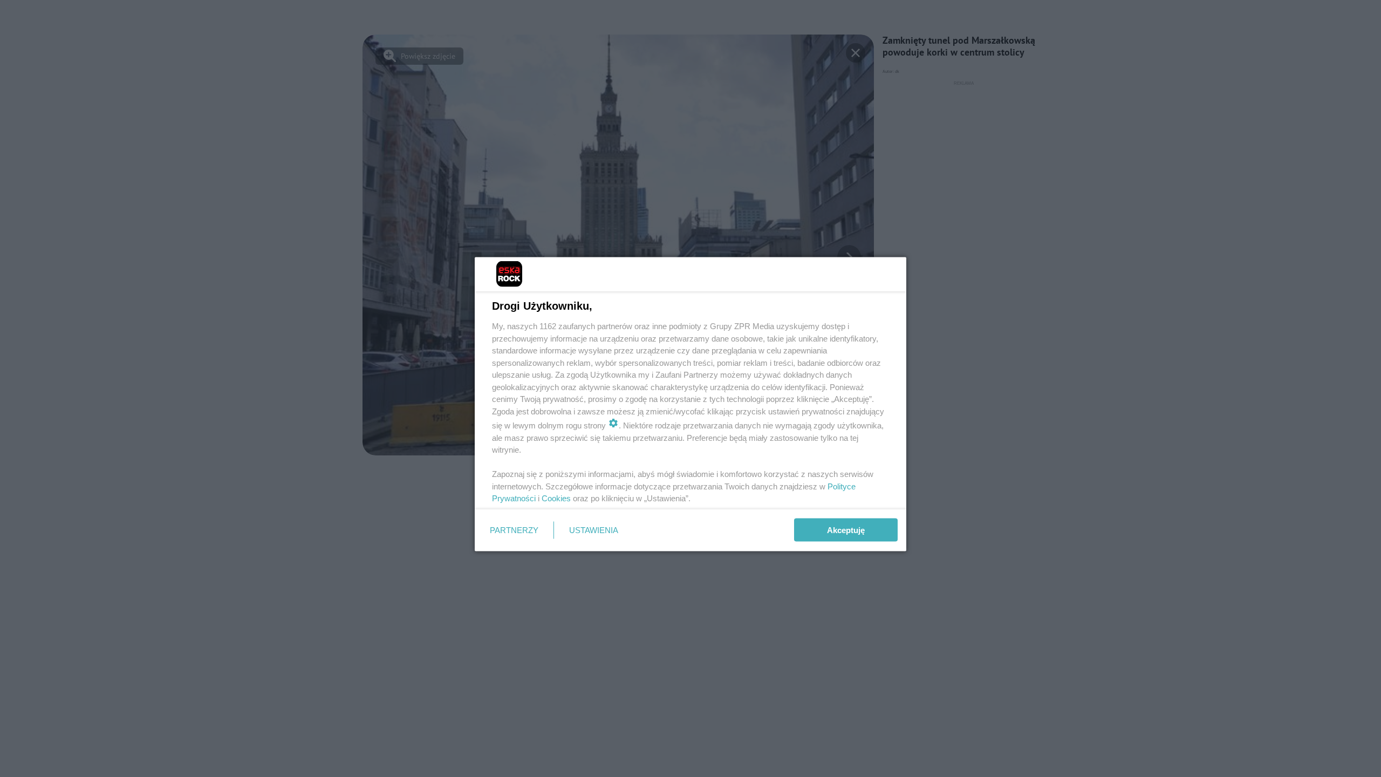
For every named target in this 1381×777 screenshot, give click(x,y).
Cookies (556, 498)
